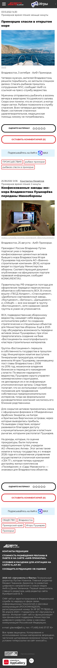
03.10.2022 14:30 (9, 12)
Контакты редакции (15, 551)
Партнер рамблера (27, 654)
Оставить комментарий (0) (29, 139)
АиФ (3, 67)
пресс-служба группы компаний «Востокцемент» (27, 237)
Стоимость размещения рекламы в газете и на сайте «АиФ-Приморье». (24, 556)
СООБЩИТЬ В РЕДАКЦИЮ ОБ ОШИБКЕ (24, 569)
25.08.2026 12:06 (9, 181)
